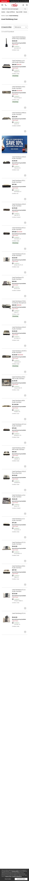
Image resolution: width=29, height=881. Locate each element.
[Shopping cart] (26, 5)
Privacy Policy (15, 871)
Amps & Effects (10, 12)
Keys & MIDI (19, 12)
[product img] (6, 42)
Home (3, 15)
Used (7, 15)
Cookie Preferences (17, 876)
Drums (25, 12)
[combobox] (21, 27)
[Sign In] (23, 5)
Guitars (3, 12)
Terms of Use (8, 876)
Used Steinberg (13, 15)
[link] (19, 38)
